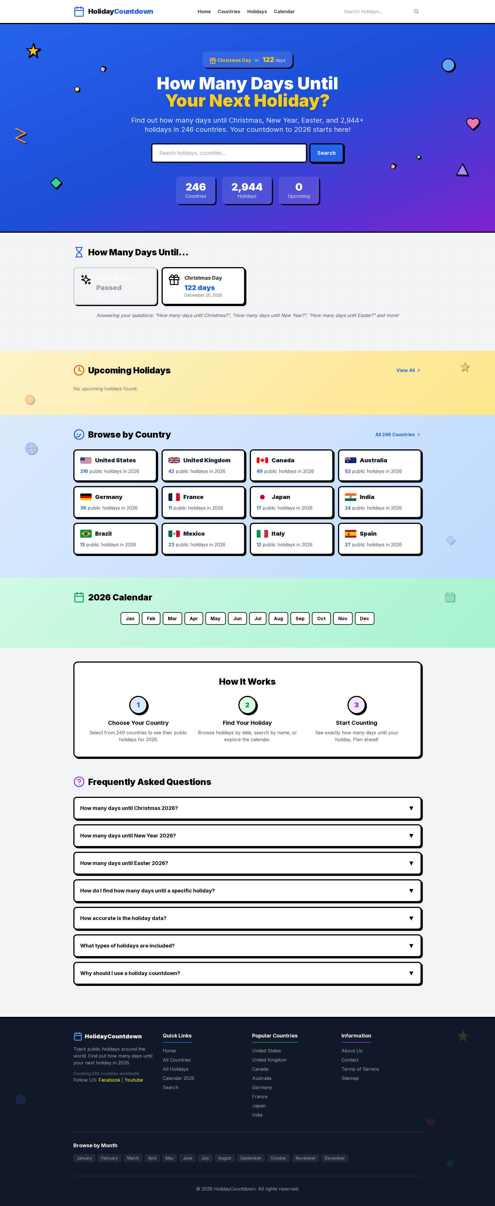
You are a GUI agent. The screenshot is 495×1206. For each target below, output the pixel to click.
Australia (261, 1078)
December (335, 1158)
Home (204, 11)
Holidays (257, 11)
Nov (342, 618)
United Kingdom (269, 1060)
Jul (257, 618)
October (278, 1158)
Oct (321, 618)
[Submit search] (416, 11)
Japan (259, 1106)
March (133, 1158)
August (224, 1158)
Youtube (134, 1080)
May (216, 618)
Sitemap (350, 1078)
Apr (194, 618)
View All (405, 370)
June (187, 1158)
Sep (300, 618)
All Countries (177, 1060)
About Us (351, 1051)
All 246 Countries (395, 434)
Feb (151, 618)
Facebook (109, 1080)
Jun (237, 618)
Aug (278, 618)
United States (266, 1051)
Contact (349, 1060)
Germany (262, 1087)
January (84, 1158)
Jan (130, 618)
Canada (260, 1069)
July (205, 1158)
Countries (229, 11)
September (251, 1158)
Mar (172, 618)
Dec (364, 618)
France (260, 1096)
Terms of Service (360, 1069)
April (152, 1158)
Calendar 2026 (179, 1078)
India (257, 1115)
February (109, 1158)
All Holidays (175, 1069)
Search (326, 153)
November (306, 1158)
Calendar (284, 11)
